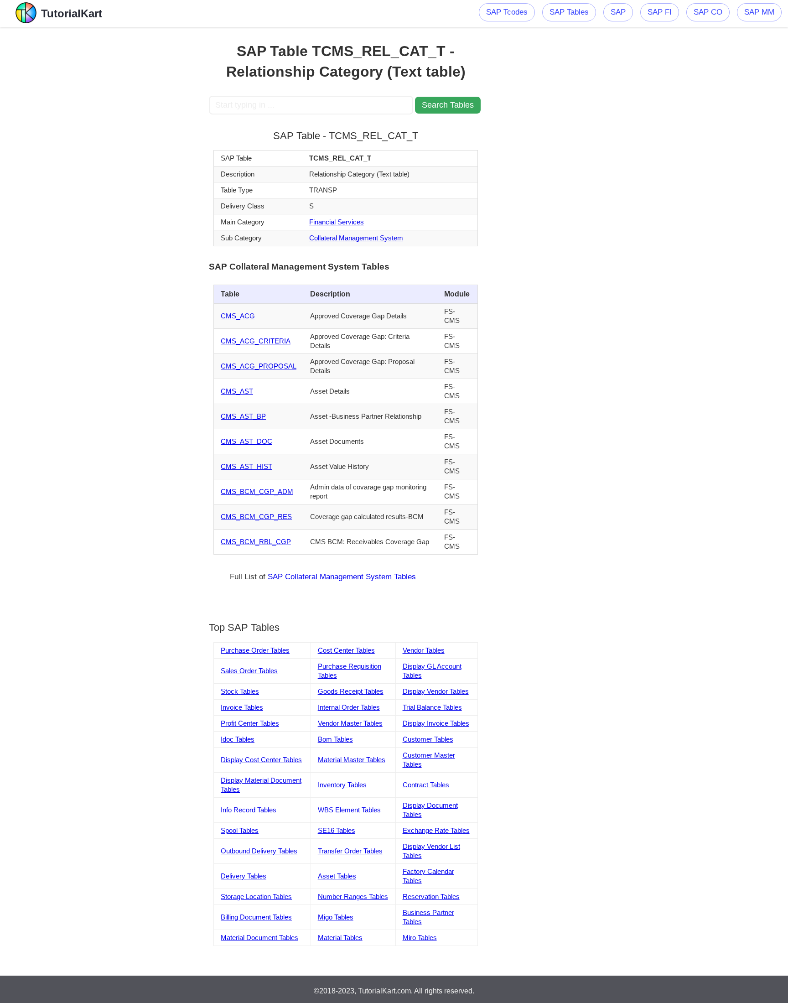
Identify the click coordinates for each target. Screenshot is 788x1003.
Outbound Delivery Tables (259, 851)
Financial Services (336, 222)
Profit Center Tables (250, 723)
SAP (618, 12)
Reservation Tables (431, 896)
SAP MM (759, 12)
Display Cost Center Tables (261, 760)
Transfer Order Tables (350, 851)
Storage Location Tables (256, 896)
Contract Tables (426, 785)
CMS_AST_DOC (246, 441)
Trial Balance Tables (432, 707)
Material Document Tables (259, 937)
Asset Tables (337, 876)
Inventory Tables (342, 785)
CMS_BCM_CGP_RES (256, 516)
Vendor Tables (424, 650)
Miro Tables (420, 937)
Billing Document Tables (256, 917)
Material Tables (340, 937)
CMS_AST (237, 391)
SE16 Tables (336, 830)
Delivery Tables (243, 876)
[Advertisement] (141, 164)
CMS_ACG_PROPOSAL (258, 366)
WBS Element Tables (349, 810)
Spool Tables (240, 830)
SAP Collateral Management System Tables (342, 576)
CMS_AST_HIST (246, 466)
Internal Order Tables (349, 707)
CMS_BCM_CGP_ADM (257, 491)
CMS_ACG (238, 316)
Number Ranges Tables (353, 896)
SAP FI (660, 12)
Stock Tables (240, 691)
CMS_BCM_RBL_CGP (256, 542)
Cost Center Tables (346, 650)
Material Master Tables (351, 760)
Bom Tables (335, 739)
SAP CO (708, 12)
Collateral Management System (356, 238)
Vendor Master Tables (350, 723)
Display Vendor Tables (436, 691)
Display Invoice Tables (436, 723)
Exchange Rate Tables (436, 830)
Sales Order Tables (249, 671)
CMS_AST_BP (243, 416)
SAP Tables (569, 12)
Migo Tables (335, 917)
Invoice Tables (242, 707)
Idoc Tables (237, 739)
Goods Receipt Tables (351, 691)
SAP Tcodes (507, 12)
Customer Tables (428, 739)
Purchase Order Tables (255, 650)
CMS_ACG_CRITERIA (255, 341)
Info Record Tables (248, 810)
